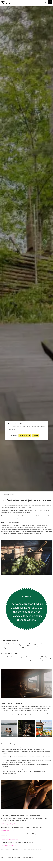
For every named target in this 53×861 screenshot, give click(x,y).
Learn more (10, 431)
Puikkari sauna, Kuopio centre (9, 839)
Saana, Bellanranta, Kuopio (8, 845)
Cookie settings (13, 435)
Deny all (35, 435)
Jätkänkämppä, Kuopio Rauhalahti (11, 824)
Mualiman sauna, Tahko (7, 830)
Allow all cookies (25, 435)
